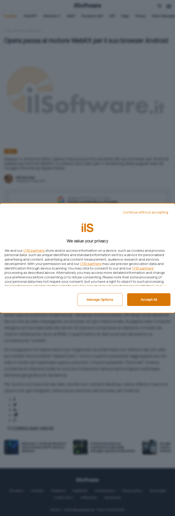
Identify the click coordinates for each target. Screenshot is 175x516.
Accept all (149, 299)
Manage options (100, 299)
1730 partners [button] (34, 250)
